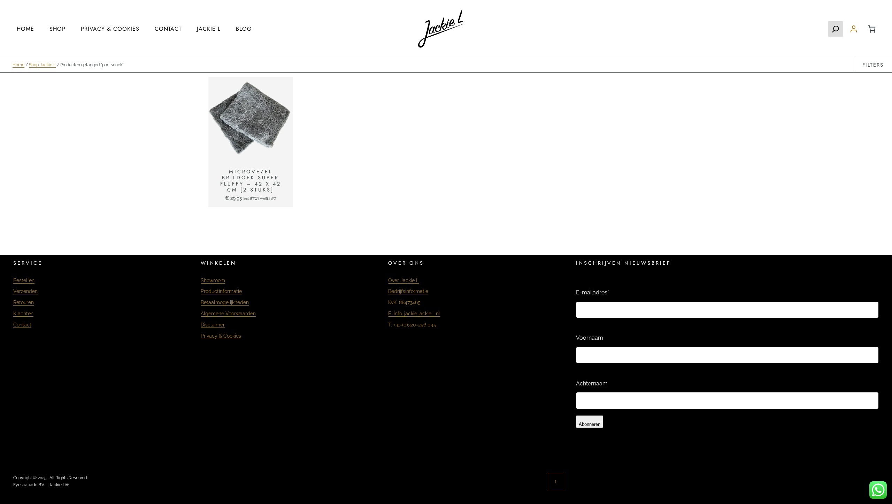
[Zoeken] (835, 29)
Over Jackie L (403, 280)
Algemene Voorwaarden (228, 313)
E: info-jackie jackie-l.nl (414, 313)
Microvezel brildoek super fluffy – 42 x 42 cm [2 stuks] (250, 181)
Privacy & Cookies (221, 336)
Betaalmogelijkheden (225, 302)
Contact (22, 325)
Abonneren (589, 424)
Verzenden (25, 291)
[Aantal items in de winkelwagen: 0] (871, 29)
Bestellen (23, 280)
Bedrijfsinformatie (408, 291)
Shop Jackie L (42, 64)
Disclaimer (213, 325)
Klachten (23, 313)
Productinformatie (221, 291)
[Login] (853, 29)
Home (18, 64)
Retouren (23, 302)
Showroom (213, 280)
